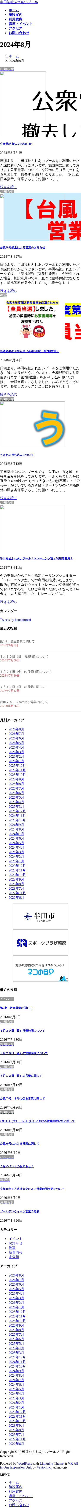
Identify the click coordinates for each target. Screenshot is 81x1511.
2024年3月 (16, 852)
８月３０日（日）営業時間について (24, 656)
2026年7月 (16, 734)
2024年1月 (16, 861)
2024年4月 (16, 847)
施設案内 (15, 1487)
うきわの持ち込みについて (17, 454)
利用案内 (15, 1491)
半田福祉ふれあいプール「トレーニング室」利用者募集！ (36, 558)
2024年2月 (16, 856)
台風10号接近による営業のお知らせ (22, 247)
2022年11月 (17, 893)
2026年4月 (16, 747)
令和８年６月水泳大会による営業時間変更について (32, 1188)
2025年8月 (16, 784)
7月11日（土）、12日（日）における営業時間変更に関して (37, 1121)
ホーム (14, 1482)
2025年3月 (16, 806)
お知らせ (15, 1243)
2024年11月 (17, 815)
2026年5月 (16, 743)
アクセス (15, 1500)
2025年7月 (16, 788)
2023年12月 (17, 866)
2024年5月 (16, 843)
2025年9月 (16, 779)
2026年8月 (16, 729)
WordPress (24, 1463)
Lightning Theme (52, 1463)
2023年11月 (17, 870)
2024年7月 (16, 834)
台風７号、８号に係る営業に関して (24, 702)
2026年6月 (16, 738)
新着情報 (15, 1252)
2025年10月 (17, 775)
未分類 (14, 1257)
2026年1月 (16, 761)
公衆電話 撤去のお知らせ (16, 143)
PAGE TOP (75, 1461)
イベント (15, 1239)
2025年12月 (17, 765)
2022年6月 (16, 897)
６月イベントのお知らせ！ (17, 1166)
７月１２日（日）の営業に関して (22, 687)
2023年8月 (16, 884)
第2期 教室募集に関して (17, 641)
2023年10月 (17, 875)
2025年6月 (16, 793)
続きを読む (8, 187)
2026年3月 (16, 752)
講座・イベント (21, 1496)
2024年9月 (16, 825)
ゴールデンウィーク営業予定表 (19, 1211)
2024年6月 (16, 838)
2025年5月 (16, 797)
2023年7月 (16, 888)
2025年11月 (17, 770)
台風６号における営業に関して (19, 1143)
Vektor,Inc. (44, 1467)
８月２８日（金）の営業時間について (25, 671)
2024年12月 (17, 811)
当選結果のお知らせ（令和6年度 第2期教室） (29, 351)
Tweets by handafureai (15, 620)
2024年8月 (16, 829)
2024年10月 (17, 820)
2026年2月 (16, 756)
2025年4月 (16, 802)
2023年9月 (16, 879)
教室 (12, 1248)
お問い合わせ (19, 1505)
